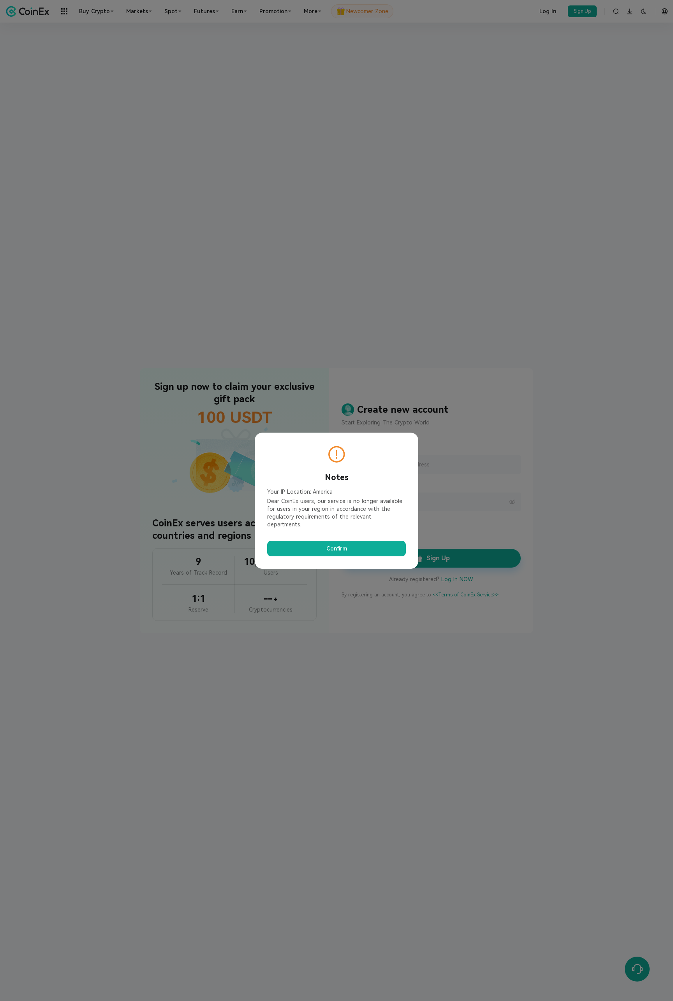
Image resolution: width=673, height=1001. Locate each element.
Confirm (336, 548)
